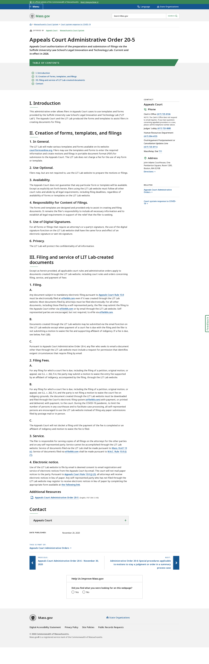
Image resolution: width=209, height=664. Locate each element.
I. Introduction (43, 73)
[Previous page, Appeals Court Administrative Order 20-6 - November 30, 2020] (33, 562)
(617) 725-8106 (163, 114)
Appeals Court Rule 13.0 (111, 294)
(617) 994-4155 (150, 136)
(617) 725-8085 (164, 128)
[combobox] (145, 16)
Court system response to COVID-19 (76, 24)
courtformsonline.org (41, 150)
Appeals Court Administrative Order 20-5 (57, 497)
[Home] (30, 24)
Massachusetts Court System (46, 24)
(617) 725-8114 (150, 147)
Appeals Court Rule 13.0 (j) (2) (80, 474)
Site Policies (88, 627)
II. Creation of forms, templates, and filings (56, 76)
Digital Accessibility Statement (45, 627)
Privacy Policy (71, 627)
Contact (39, 83)
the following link (70, 484)
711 (160, 151)
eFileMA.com (68, 298)
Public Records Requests (111, 627)
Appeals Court (52, 30)
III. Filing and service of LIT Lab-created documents (60, 80)
